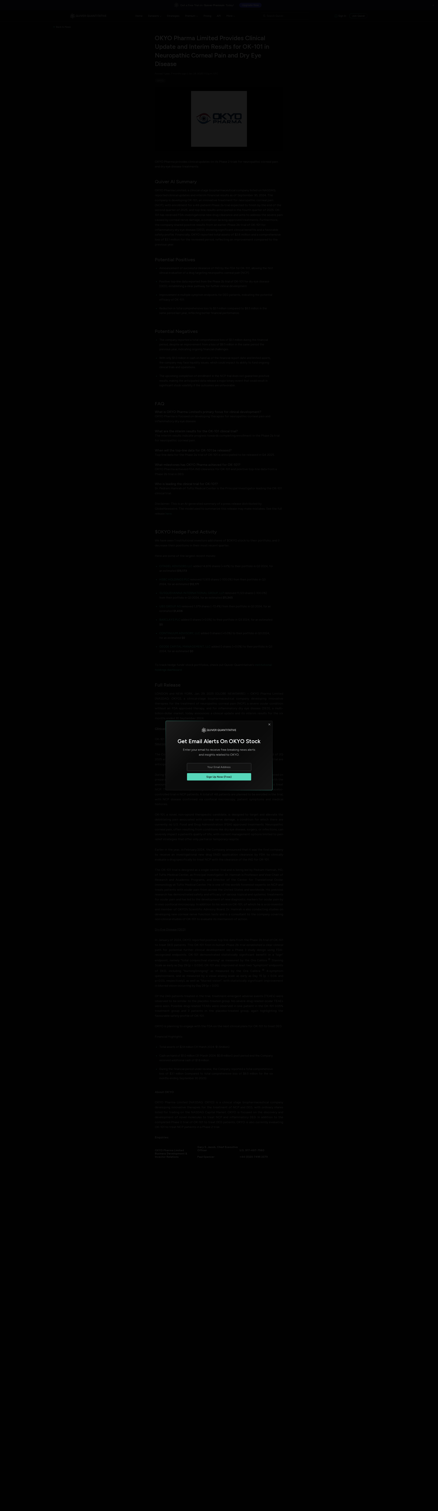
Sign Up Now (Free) (219, 776)
